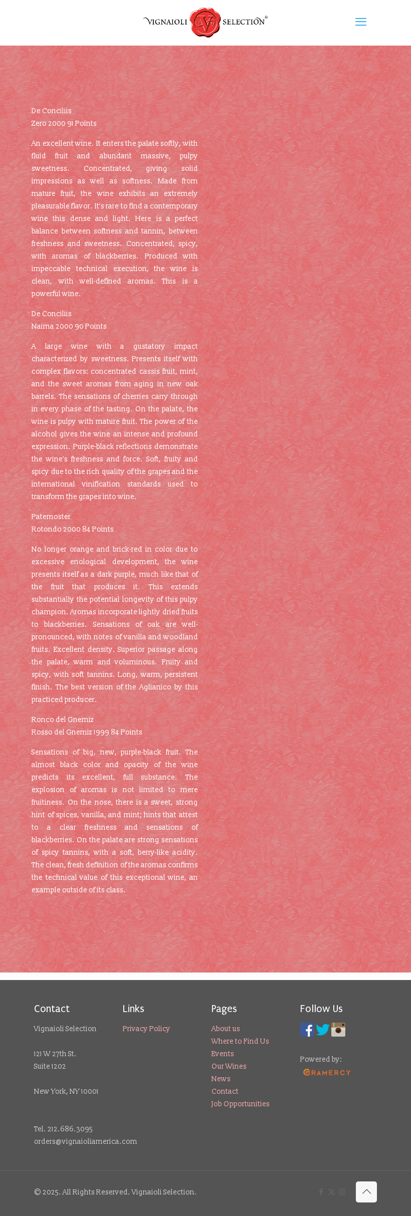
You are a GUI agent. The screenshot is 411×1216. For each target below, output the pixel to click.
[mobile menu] (360, 22)
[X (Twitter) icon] (331, 1192)
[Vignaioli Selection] (205, 22)
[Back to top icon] (366, 1191)
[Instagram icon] (342, 1192)
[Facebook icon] (321, 1192)
